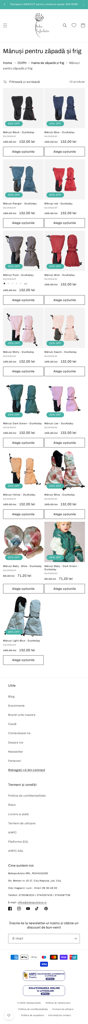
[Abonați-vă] (75, 938)
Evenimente (16, 705)
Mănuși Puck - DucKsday (18, 275)
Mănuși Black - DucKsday (18, 132)
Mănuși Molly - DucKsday (18, 352)
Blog (11, 696)
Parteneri (14, 760)
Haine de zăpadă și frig (47, 63)
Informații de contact (59, 1015)
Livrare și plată (18, 814)
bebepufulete (34, 1003)
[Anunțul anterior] (4, 4)
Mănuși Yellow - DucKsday (19, 494)
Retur (12, 804)
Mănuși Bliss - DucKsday (59, 494)
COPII (22, 63)
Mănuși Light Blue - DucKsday (21, 640)
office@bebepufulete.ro (32, 902)
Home (7, 63)
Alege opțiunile (23, 151)
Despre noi (15, 742)
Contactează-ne (19, 733)
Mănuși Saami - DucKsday (60, 352)
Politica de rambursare (58, 1003)
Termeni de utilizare (22, 823)
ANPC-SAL (16, 850)
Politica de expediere (32, 1015)
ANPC (12, 832)
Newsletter (15, 751)
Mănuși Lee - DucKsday (58, 423)
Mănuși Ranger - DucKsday (20, 203)
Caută (12, 724)
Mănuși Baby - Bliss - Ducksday (22, 566)
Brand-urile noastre (21, 714)
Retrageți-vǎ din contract (26, 770)
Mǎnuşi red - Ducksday (58, 203)
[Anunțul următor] (83, 4)
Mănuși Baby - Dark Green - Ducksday (61, 568)
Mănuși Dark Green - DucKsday (22, 423)
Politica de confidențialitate (27, 795)
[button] (5, 25)
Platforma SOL (18, 841)
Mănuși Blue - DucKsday (59, 132)
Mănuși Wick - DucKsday (59, 275)
